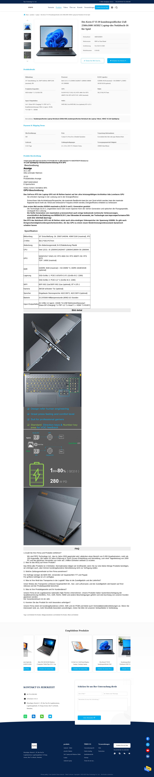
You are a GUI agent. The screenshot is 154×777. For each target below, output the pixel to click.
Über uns (72, 7)
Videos (65, 7)
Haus (27, 14)
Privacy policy (44, 774)
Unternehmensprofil (89, 748)
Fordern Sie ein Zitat (102, 7)
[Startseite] (31, 7)
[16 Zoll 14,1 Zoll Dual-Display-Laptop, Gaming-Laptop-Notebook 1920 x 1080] (40, 646)
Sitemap (86, 757)
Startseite (51, 7)
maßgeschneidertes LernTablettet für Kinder (54, 615)
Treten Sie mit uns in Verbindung (97, 61)
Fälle (99, 748)
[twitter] (148, 745)
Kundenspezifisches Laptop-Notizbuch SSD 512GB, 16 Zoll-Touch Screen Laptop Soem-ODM (89, 664)
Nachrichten (101, 751)
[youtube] (148, 750)
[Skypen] (36, 717)
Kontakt (79, 7)
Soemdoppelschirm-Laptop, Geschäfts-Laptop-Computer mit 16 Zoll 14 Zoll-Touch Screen (113, 664)
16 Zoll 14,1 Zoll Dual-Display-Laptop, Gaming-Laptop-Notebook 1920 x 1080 (40, 664)
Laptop (37, 14)
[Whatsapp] (28, 717)
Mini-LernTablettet (73, 615)
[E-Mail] (52, 717)
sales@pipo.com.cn (32, 698)
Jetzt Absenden (88, 718)
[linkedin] (148, 756)
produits (32, 14)
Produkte (59, 7)
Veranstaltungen (88, 7)
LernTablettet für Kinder (34, 615)
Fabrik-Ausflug (88, 751)
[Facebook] (148, 739)
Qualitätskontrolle (88, 754)
